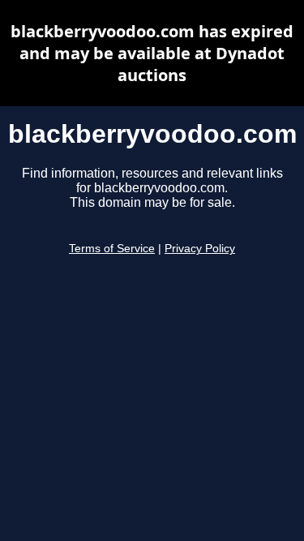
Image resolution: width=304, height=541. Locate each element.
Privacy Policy (200, 249)
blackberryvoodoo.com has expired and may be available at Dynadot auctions (152, 53)
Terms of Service (112, 249)
